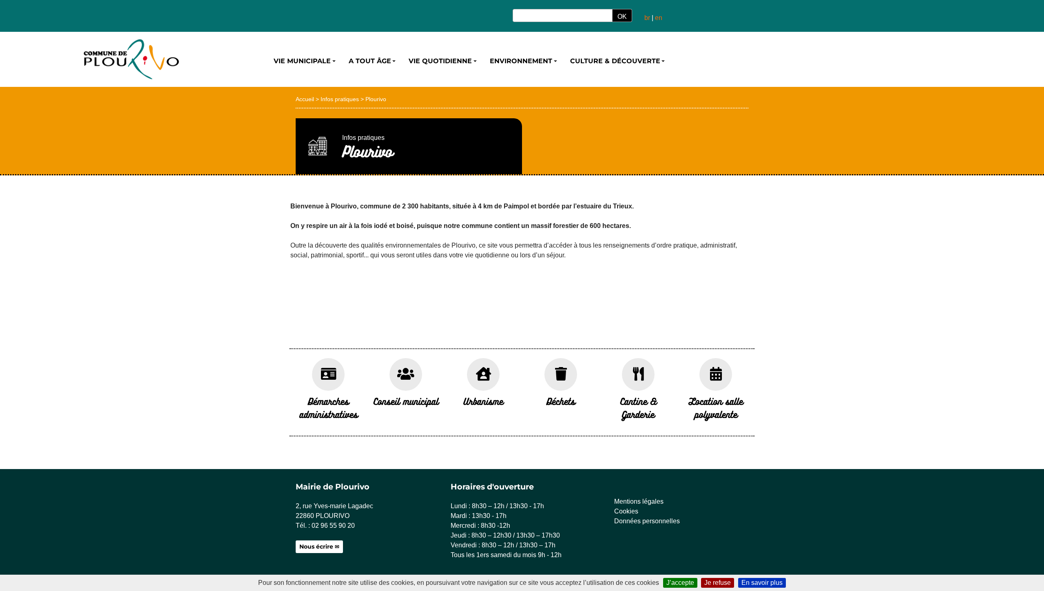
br (647, 17)
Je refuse (717, 582)
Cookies (626, 511)
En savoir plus (762, 582)
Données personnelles (647, 521)
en (658, 17)
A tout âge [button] (370, 61)
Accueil (305, 99)
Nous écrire (316, 546)
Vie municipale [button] (302, 61)
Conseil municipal (406, 401)
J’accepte (680, 582)
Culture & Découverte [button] (615, 61)
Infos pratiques (340, 99)
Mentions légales (639, 501)
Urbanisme (483, 401)
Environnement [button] (521, 61)
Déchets (560, 401)
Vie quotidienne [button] (440, 61)
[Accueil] (130, 59)
